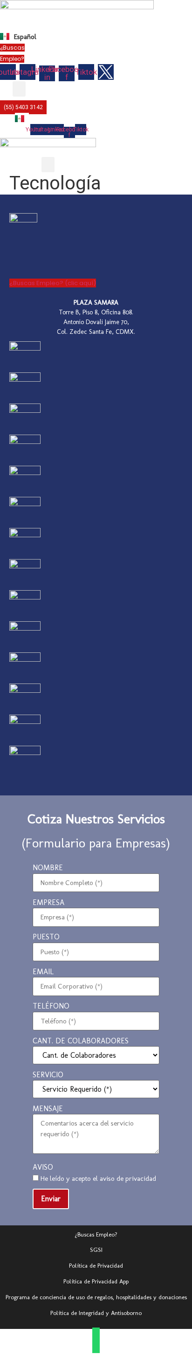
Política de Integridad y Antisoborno (96, 1312)
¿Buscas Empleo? (96, 1234)
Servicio (48, 1075)
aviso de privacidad (127, 1178)
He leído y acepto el (98, 1178)
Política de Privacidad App (96, 1281)
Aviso (43, 1167)
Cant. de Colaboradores (81, 1041)
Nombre (48, 868)
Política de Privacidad (96, 1265)
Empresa (48, 902)
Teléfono (51, 1006)
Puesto (46, 937)
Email (43, 972)
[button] (19, 89)
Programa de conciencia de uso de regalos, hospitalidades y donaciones (96, 1297)
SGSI (96, 1249)
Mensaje (48, 1109)
